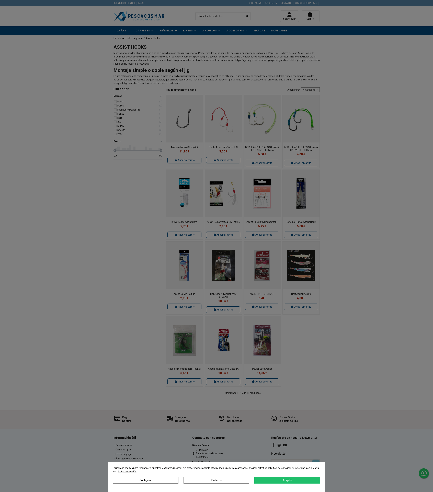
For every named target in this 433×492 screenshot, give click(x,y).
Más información (127, 471)
